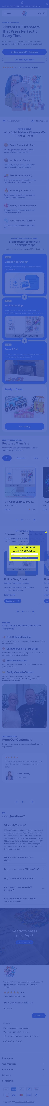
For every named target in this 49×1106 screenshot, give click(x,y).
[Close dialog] (46, 532)
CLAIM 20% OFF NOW (24, 558)
